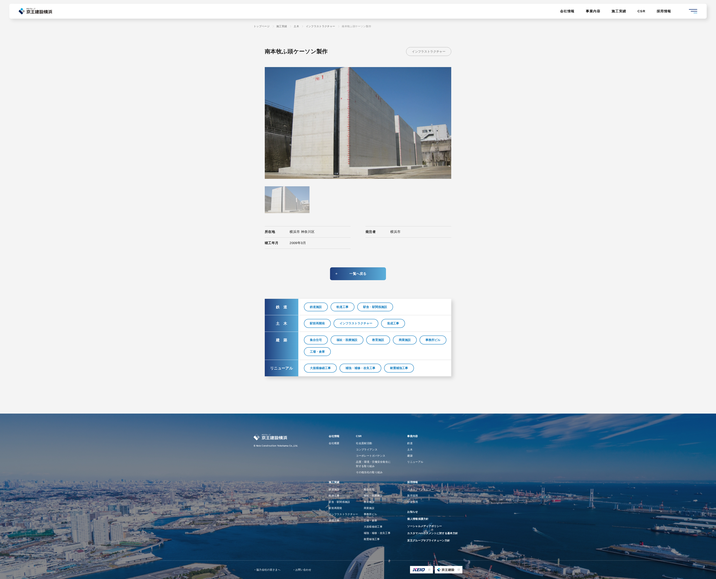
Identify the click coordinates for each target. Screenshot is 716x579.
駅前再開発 (317, 323)
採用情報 (664, 11)
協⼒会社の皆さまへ (268, 569)
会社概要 (334, 443)
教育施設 (378, 339)
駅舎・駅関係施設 (375, 307)
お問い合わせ (303, 569)
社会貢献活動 (364, 443)
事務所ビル (432, 339)
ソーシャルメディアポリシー (424, 526)
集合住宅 (316, 339)
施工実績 (619, 11)
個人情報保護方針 (418, 518)
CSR (642, 11)
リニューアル (415, 461)
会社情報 (567, 11)
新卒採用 (412, 495)
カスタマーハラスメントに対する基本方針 (432, 533)
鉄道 (410, 443)
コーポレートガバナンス (370, 455)
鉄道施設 (316, 307)
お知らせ (412, 511)
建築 (410, 455)
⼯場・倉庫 (370, 520)
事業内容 (593, 11)
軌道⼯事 (334, 495)
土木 (410, 449)
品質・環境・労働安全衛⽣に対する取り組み (373, 463)
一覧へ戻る (358, 274)
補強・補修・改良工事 (360, 368)
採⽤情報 (412, 482)
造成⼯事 (334, 520)
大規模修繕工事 (320, 368)
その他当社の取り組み (369, 472)
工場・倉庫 (317, 351)
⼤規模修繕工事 (373, 526)
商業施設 (405, 339)
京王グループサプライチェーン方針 (428, 540)
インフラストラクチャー (428, 51)
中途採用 (412, 501)
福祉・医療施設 (347, 339)
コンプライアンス (366, 449)
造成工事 (393, 323)
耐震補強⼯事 (372, 539)
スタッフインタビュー (420, 489)
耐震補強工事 (399, 368)
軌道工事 (342, 307)
